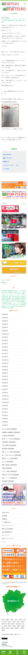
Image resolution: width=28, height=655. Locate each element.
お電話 (17, 653)
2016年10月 (5, 363)
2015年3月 (5, 425)
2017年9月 (5, 337)
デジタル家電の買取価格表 (9, 429)
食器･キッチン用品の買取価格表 (11, 452)
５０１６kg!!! (6, 168)
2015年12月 (5, 396)
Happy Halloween (7, 154)
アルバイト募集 (21, 292)
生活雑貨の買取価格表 (8, 481)
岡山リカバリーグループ (11, 301)
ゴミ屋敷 (6, 19)
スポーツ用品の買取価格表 (9, 471)
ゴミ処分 (18, 293)
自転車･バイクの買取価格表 (10, 458)
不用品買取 (10, 20)
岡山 (17, 20)
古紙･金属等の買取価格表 (9, 445)
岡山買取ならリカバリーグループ (14, 303)
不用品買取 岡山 (10, 298)
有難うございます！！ (8, 158)
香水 (5, 307)
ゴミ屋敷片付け (6, 522)
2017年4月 (5, 353)
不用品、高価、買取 (9, 296)
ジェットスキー (9, 295)
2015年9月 (5, 405)
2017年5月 (5, 350)
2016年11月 (5, 360)
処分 (14, 20)
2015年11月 (5, 399)
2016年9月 (5, 366)
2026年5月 (5, 324)
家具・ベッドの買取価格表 (9, 478)
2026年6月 (5, 321)
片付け (23, 20)
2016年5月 (5, 379)
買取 (3, 22)
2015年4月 (5, 422)
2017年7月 (5, 343)
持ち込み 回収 (18, 304)
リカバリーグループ (21, 295)
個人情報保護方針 (7, 532)
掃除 (20, 20)
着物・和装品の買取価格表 (9, 465)
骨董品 (7, 307)
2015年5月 (5, 418)
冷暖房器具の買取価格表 (9, 442)
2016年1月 (5, 392)
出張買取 (13, 300)
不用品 (5, 20)
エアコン (7, 293)
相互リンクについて (7, 538)
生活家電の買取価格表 (8, 435)
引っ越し (13, 304)
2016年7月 (5, 373)
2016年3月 (5, 386)
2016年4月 (5, 382)
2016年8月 (5, 369)
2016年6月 (5, 376)
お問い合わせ (5, 512)
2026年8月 (5, 314)
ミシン (14, 295)
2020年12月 (5, 334)
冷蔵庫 (6, 300)
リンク (4, 541)
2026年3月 (5, 330)
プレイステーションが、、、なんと (11, 165)
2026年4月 (5, 327)
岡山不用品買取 (20, 301)
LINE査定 (3, 653)
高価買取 (12, 307)
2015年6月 (5, 415)
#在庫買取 (10, 292)
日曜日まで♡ (6, 161)
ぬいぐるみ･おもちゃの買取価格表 (11, 455)
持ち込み (4, 282)
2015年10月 (5, 402)
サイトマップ (5, 535)
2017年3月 (5, 356)
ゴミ (15, 293)
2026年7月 (5, 317)
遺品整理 (4, 519)
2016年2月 (5, 389)
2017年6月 (5, 347)
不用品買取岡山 (17, 298)
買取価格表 (10, 653)
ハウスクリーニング (7, 525)
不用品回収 (22, 296)
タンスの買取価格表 (7, 461)
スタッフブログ (6, 280)
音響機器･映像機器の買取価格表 (11, 432)
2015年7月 (5, 412)
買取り (22, 306)
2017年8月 (5, 340)
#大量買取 (15, 292)
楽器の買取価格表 (7, 468)
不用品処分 (16, 296)
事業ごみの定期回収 (7, 528)
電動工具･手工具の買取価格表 (10, 474)
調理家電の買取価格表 (8, 448)
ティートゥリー (13, 19)
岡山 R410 (20, 300)
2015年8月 (5, 409)
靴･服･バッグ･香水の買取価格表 (11, 439)
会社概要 (4, 515)
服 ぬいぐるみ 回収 (10, 306)
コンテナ (11, 293)
